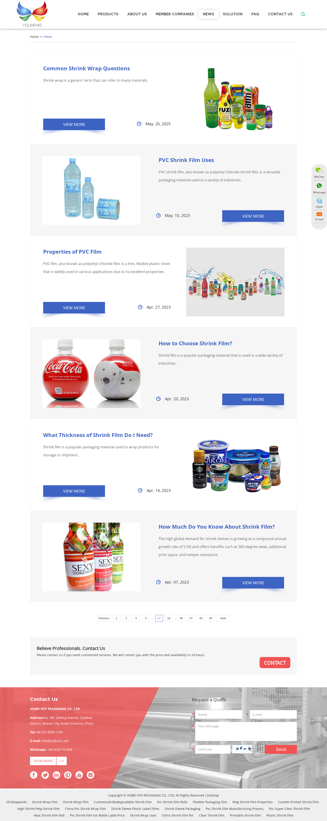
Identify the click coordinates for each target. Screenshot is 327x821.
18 (168, 618)
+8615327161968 (59, 749)
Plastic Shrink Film (279, 815)
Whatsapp (319, 192)
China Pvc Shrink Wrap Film (85, 809)
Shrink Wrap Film (45, 802)
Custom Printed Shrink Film (298, 802)
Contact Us (280, 14)
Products (108, 14)
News (208, 14)
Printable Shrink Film (245, 815)
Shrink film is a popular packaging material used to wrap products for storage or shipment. (101, 451)
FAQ (255, 14)
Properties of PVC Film (72, 251)
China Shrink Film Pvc (178, 815)
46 (181, 618)
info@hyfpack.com (55, 741)
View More (74, 124)
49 (210, 618)
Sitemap (213, 795)
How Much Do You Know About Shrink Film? (217, 526)
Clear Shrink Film (211, 815)
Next (223, 618)
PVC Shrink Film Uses (186, 160)
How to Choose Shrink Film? (195, 343)
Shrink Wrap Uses (143, 815)
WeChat (319, 177)
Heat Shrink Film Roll (49, 815)
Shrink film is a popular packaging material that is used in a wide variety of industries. (220, 359)
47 (191, 618)
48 (200, 618)
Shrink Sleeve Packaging (182, 809)
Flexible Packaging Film (210, 802)
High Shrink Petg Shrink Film (38, 809)
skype (319, 206)
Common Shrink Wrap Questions (86, 68)
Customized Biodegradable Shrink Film (123, 802)
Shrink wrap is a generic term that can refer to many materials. (95, 80)
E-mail (319, 219)
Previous (104, 618)
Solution (232, 14)
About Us (137, 14)
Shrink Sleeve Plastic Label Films (135, 809)
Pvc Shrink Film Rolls (172, 802)
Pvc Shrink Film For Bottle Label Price (97, 815)
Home (83, 14)
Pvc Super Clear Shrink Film (289, 809)
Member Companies (175, 14)
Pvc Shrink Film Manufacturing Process (235, 809)
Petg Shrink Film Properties (252, 802)
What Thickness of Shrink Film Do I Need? (98, 435)
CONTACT (275, 662)
